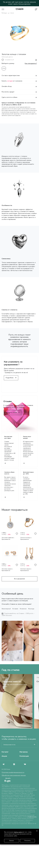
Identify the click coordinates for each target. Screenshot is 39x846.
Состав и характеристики (11, 75)
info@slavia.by (31, 817)
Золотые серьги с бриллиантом (7, 569)
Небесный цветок (7, 57)
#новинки (23, 609)
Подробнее (10, 378)
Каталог (5, 752)
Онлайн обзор (7, 86)
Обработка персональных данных (14, 775)
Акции (4, 756)
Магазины (24, 752)
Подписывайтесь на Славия (14, 613)
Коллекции (24, 756)
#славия (15, 609)
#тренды (31, 609)
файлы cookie (18, 832)
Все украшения (19, 579)
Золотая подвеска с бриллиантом (8, 538)
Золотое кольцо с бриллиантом (26, 538)
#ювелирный (6, 609)
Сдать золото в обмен (9, 97)
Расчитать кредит (8, 92)
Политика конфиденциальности (13, 772)
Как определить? (31, 63)
